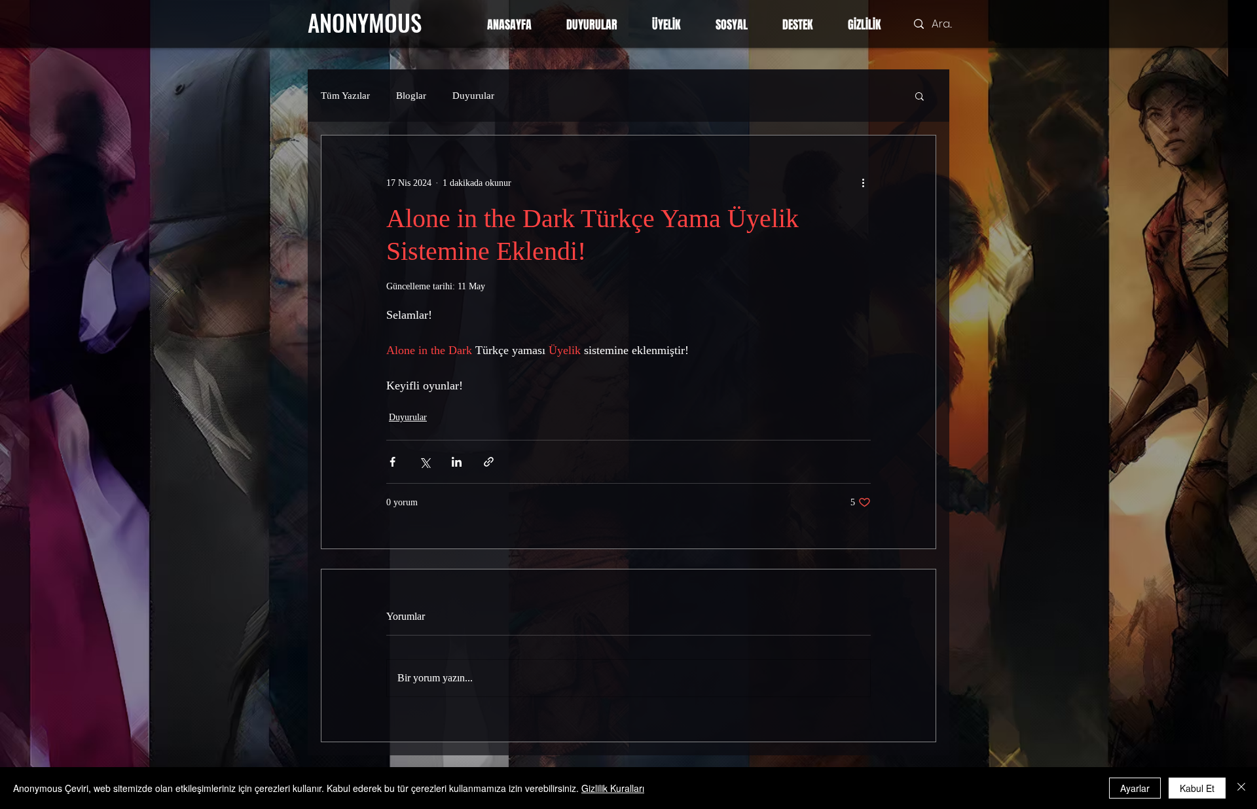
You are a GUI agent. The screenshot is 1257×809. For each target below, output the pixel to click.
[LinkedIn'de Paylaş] (456, 462)
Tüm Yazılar (345, 95)
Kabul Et (1197, 788)
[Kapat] (1241, 788)
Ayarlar (1135, 788)
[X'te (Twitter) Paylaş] (424, 462)
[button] (919, 95)
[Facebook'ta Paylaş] (392, 462)
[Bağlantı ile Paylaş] (489, 462)
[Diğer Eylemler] (863, 182)
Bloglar (411, 95)
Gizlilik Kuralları (612, 788)
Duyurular (473, 95)
